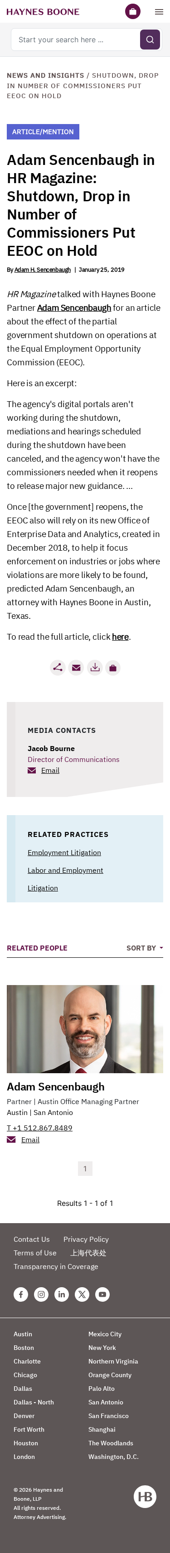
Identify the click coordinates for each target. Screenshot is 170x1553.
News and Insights (45, 75)
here (120, 636)
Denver (24, 1416)
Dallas (23, 1388)
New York (102, 1348)
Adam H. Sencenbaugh (43, 270)
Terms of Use (35, 1252)
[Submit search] (150, 40)
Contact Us (32, 1239)
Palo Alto (101, 1388)
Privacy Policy (86, 1239)
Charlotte (27, 1361)
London (24, 1457)
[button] (113, 668)
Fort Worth (29, 1429)
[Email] (76, 668)
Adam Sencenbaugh (74, 307)
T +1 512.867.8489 (40, 1127)
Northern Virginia (113, 1361)
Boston (24, 1348)
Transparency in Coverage (56, 1266)
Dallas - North (34, 1402)
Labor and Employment (65, 870)
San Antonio (53, 1112)
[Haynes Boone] (43, 11)
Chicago (25, 1375)
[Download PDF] (95, 668)
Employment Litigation (64, 852)
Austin (17, 1112)
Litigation (43, 887)
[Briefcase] (133, 11)
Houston (26, 1443)
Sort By (142, 947)
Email (50, 770)
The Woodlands (110, 1443)
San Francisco (108, 1416)
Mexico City (104, 1334)
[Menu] (159, 11)
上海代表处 (88, 1252)
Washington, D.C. (113, 1457)
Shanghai (102, 1429)
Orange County (109, 1375)
